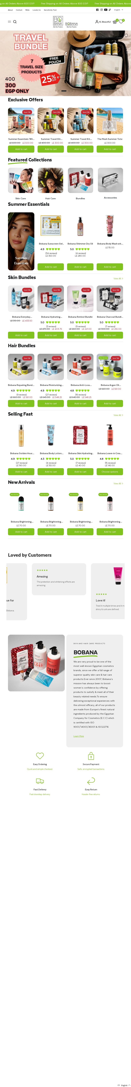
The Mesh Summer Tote (109, 139)
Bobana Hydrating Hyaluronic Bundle (50, 317)
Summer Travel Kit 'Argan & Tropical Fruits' (51, 139)
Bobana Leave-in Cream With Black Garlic (109, 453)
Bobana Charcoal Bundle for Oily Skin (110, 317)
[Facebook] (97, 10)
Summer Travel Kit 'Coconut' (80, 139)
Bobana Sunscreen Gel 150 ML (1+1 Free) (51, 243)
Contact (19, 9)
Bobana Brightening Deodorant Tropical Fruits (80, 521)
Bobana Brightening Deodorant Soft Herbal (21, 521)
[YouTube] (106, 10)
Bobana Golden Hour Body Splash (21, 453)
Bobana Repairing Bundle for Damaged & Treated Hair (21, 385)
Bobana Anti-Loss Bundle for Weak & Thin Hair (80, 385)
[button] (78, 736)
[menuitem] (11, 9)
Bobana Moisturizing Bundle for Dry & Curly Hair (50, 385)
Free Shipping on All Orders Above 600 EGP (52, 3)
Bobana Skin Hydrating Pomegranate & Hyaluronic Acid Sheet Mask (80, 453)
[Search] (14, 22)
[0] (120, 22)
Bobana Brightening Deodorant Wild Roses (110, 521)
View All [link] (117, 278)
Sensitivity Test (50, 9)
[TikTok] (110, 10)
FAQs (27, 9)
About (10, 9)
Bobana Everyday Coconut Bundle (21, 317)
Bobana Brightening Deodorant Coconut (50, 521)
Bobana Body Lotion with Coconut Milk (51, 453)
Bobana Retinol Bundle (80, 317)
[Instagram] (102, 10)
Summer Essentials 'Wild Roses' (21, 139)
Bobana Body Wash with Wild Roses (110, 243)
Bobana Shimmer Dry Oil (80, 243)
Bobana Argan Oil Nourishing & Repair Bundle (110, 385)
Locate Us (37, 9)
